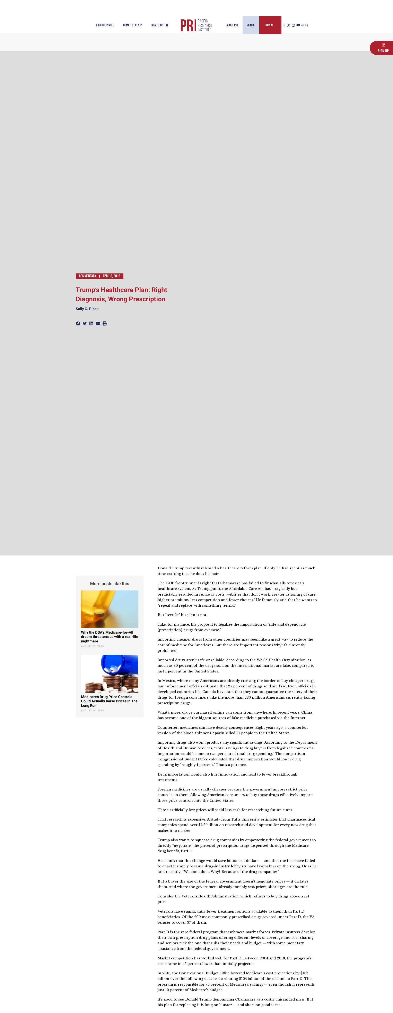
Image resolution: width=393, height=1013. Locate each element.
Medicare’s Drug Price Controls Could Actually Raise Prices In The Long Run (109, 701)
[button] (306, 25)
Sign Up (251, 25)
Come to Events (132, 25)
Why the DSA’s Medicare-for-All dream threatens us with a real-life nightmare (109, 637)
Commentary (87, 276)
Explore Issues (105, 25)
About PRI (232, 25)
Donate (270, 25)
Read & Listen (159, 25)
